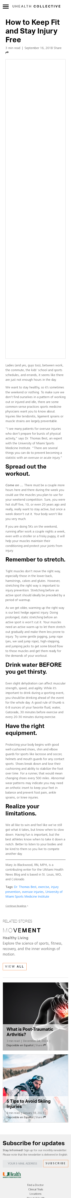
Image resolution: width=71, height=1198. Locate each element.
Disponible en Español (20, 1045)
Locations (35, 1194)
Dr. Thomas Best (25, 887)
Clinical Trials (35, 1189)
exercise (43, 887)
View (14, 966)
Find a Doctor (35, 1185)
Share (39, 1045)
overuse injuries (33, 892)
